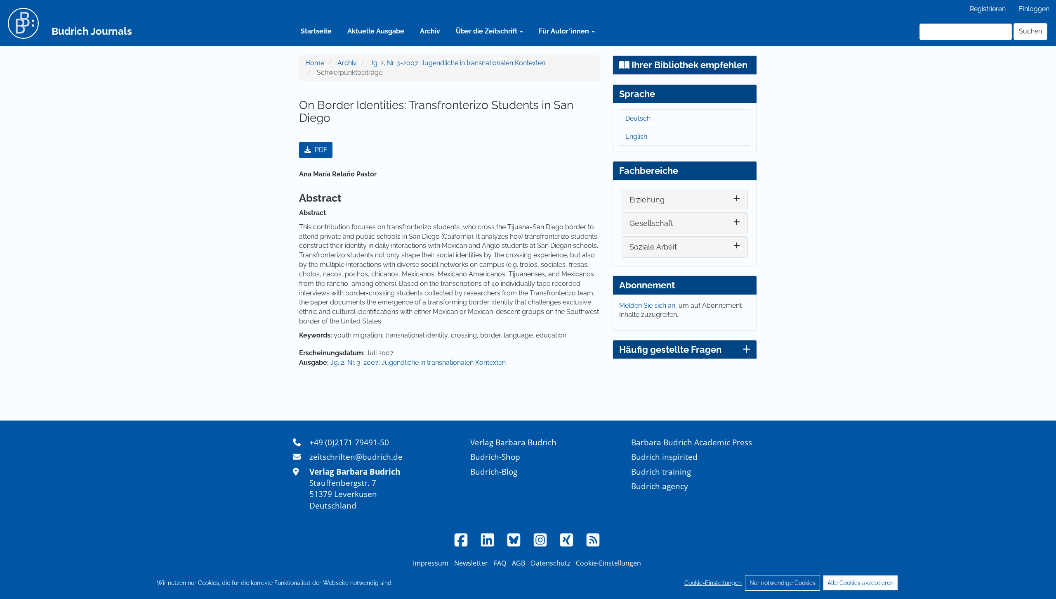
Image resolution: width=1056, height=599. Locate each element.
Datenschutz (550, 563)
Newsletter (471, 563)
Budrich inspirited (664, 456)
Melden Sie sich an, (649, 305)
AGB (518, 563)
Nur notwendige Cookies (783, 583)
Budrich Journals (92, 31)
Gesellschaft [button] (651, 223)
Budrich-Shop (495, 456)
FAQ (500, 563)
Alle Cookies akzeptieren (860, 583)
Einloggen (1034, 9)
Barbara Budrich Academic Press (691, 442)
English (636, 136)
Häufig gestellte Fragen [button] (670, 349)
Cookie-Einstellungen (713, 583)
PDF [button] (320, 150)
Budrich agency (659, 486)
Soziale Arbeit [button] (653, 246)
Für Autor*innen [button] (565, 31)
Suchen (1030, 31)
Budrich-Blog (493, 471)
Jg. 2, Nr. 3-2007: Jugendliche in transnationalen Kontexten (457, 63)
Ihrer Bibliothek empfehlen (688, 64)
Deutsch (638, 118)
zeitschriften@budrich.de (356, 456)
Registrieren (988, 9)
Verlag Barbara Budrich (513, 442)
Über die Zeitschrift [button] (487, 31)
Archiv (430, 31)
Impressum (430, 563)
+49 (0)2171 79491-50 (349, 442)
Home (314, 63)
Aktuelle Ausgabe (375, 31)
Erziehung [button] (647, 199)
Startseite (316, 31)
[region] (528, 583)
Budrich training (661, 471)
